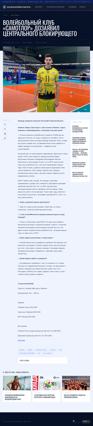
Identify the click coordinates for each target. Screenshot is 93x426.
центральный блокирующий (27, 353)
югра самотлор (47, 353)
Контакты (82, 7)
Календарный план (9, 1)
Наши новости (15, 15)
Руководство (21, 1)
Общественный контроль (53, 1)
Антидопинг (73, 7)
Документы (38, 7)
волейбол (21, 349)
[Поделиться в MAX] (5, 129)
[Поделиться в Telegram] (5, 134)
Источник (21, 340)
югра (39, 353)
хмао (60, 349)
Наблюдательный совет (35, 1)
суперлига (53, 349)
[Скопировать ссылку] (5, 138)
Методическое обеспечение (55, 7)
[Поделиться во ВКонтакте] (5, 124)
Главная (5, 15)
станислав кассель (41, 349)
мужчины (30, 349)
